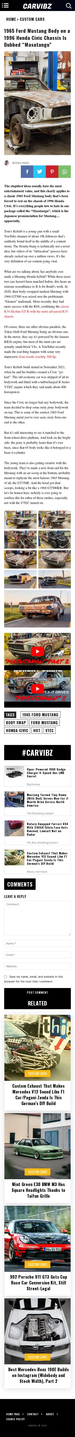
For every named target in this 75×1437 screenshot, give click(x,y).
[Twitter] (39, 171)
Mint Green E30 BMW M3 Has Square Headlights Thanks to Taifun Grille (38, 1190)
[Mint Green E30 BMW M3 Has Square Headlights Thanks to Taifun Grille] (37, 1146)
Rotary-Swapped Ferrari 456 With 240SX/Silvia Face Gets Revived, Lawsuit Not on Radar (47, 829)
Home (11, 19)
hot (36, 730)
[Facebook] (27, 171)
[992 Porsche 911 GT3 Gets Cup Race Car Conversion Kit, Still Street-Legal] (37, 1239)
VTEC (49, 730)
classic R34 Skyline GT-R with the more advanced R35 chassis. (36, 311)
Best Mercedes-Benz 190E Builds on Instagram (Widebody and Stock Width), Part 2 (38, 1375)
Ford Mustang (44, 722)
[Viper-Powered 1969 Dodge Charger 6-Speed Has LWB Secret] (14, 774)
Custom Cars (32, 19)
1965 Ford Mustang (40, 714)
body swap (16, 722)
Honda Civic (17, 730)
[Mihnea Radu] (7, 162)
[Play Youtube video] (37, 651)
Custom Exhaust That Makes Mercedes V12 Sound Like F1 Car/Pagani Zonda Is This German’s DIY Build (47, 858)
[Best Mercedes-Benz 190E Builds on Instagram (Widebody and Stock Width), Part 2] (37, 1331)
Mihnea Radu (20, 163)
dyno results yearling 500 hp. (38, 356)
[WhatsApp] (64, 171)
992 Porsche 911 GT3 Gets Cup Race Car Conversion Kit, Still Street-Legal (38, 1282)
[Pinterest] (52, 171)
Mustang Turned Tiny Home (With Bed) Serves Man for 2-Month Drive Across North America (48, 799)
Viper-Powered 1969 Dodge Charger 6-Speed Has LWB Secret (46, 772)
